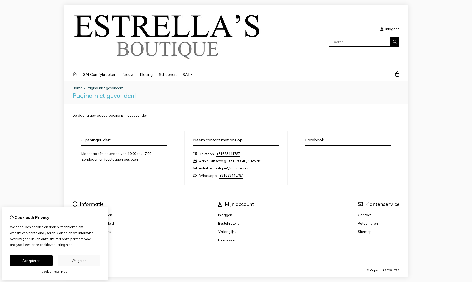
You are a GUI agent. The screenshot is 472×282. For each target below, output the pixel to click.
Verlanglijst (227, 231)
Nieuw (128, 74)
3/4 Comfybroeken (99, 74)
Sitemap (365, 231)
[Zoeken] (394, 42)
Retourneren (368, 223)
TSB (396, 270)
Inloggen (225, 215)
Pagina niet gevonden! (105, 88)
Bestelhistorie (229, 223)
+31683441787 (228, 153)
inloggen (391, 29)
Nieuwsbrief (227, 240)
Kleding (146, 74)
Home (77, 88)
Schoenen (168, 74)
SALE (188, 74)
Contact (364, 215)
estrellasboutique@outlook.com (225, 168)
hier (69, 245)
